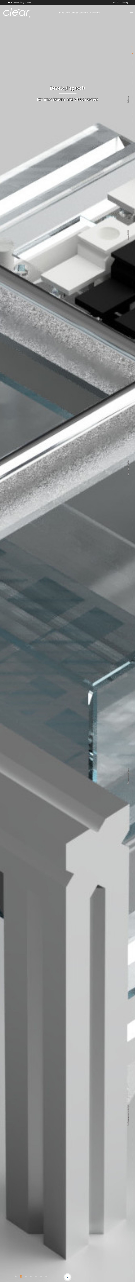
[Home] (30, 13)
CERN (19, 2)
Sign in (116, 2)
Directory (124, 2)
